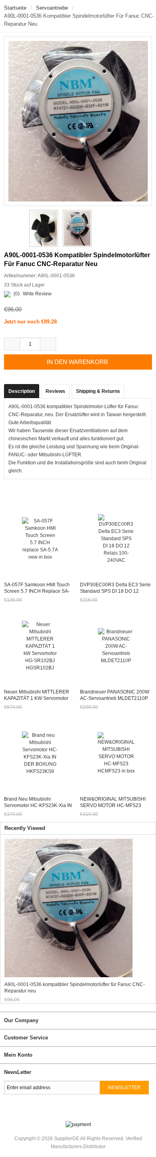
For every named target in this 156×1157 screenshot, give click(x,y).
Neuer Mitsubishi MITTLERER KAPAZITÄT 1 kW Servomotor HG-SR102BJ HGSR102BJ (36, 698)
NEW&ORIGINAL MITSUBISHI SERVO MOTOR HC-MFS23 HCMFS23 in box (113, 805)
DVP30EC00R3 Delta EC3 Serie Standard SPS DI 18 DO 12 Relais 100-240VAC (115, 591)
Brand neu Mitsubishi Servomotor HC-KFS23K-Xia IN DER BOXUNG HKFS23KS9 (38, 805)
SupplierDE (66, 1138)
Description (21, 391)
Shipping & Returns (98, 391)
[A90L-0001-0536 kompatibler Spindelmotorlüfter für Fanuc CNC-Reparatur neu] (42, 228)
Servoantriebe (52, 8)
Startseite (15, 8)
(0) (17, 294)
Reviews (55, 391)
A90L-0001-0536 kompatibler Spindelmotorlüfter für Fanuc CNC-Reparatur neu (74, 988)
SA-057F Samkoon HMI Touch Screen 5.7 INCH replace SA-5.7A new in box (37, 591)
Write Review (37, 294)
